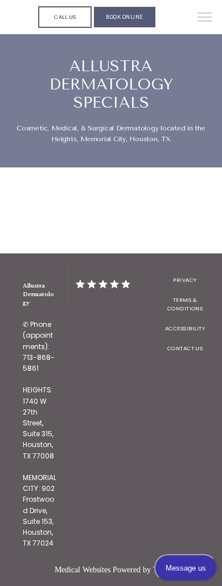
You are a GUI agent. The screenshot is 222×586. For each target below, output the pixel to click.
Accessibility (185, 328)
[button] (205, 18)
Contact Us (185, 348)
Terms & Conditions (185, 304)
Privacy (184, 280)
